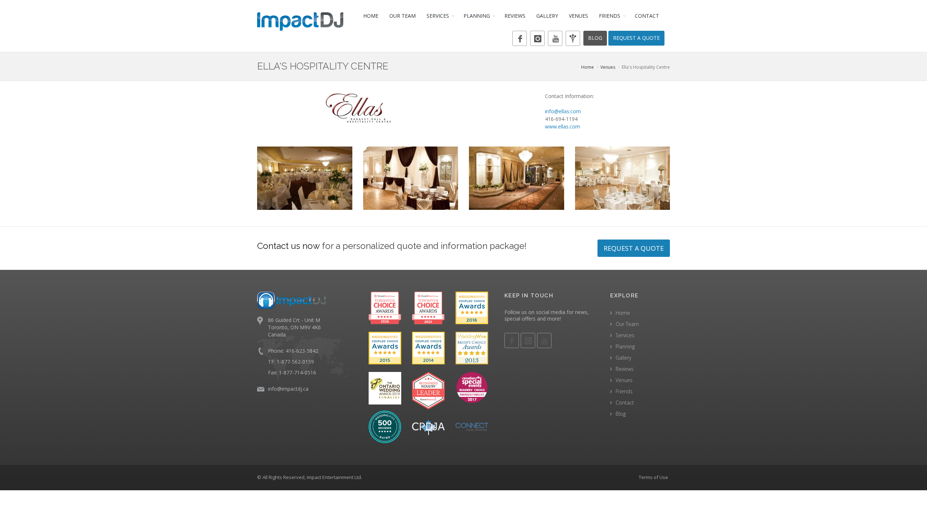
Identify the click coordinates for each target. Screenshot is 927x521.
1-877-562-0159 (295, 361)
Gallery (623, 357)
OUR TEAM (402, 15)
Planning (625, 346)
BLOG (595, 37)
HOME (370, 15)
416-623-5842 (302, 350)
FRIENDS (609, 15)
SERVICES (438, 15)
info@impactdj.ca (288, 388)
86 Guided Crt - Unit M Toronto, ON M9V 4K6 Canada (294, 327)
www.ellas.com (562, 126)
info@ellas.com (563, 111)
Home (587, 67)
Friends (624, 391)
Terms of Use (653, 477)
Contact (625, 402)
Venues (607, 67)
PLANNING (477, 15)
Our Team (627, 324)
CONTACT (647, 15)
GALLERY (547, 15)
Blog (621, 413)
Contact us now (288, 246)
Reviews (625, 368)
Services (625, 335)
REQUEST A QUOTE (636, 37)
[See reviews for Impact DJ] (385, 426)
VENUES (578, 15)
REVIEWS (514, 15)
